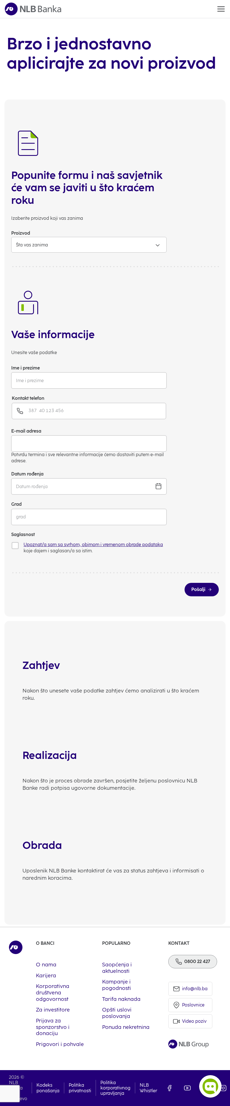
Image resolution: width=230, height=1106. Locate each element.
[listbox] (89, 245)
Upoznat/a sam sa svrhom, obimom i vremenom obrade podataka (93, 544)
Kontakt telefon (28, 398)
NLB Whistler (148, 1087)
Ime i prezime (25, 368)
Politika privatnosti (80, 1087)
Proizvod (20, 233)
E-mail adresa (26, 431)
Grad (16, 504)
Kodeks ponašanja (47, 1087)
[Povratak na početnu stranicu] (32, 9)
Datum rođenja (27, 474)
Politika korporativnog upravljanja (115, 1088)
